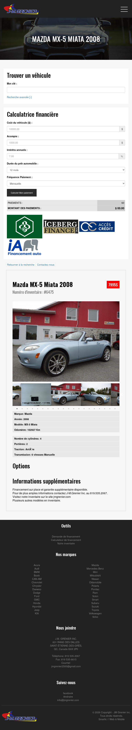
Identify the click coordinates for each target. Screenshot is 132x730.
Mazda (95, 565)
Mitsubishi (95, 575)
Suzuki (95, 606)
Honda (36, 603)
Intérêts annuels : (17, 150)
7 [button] (48, 408)
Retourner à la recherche (20, 264)
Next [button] (122, 394)
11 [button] (68, 408)
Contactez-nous (45, 264)
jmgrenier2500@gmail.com (66, 666)
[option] (66, 341)
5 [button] (37, 408)
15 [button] (89, 408)
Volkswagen (95, 613)
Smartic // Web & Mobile (111, 719)
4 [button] (32, 408)
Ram (95, 592)
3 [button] (27, 408)
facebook (67, 693)
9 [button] (58, 408)
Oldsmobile (95, 582)
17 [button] (99, 408)
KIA (37, 613)
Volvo (95, 616)
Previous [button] (10, 394)
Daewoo (36, 589)
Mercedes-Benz (95, 568)
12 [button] (73, 408)
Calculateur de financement (66, 540)
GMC (37, 599)
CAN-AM (37, 579)
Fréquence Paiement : (19, 177)
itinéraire (68, 696)
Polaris (95, 585)
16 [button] (94, 408)
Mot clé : (12, 83)
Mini (95, 572)
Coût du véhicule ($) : (19, 122)
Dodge (36, 592)
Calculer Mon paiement (22, 192)
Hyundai (36, 606)
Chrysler (36, 585)
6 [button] (43, 408)
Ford (36, 596)
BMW (37, 572)
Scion (95, 596)
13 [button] (79, 408)
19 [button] (110, 408)
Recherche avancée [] (19, 97)
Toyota (95, 610)
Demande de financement (66, 536)
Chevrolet (37, 582)
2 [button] (22, 408)
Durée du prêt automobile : (22, 163)
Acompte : (13, 136)
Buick (37, 575)
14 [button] (84, 408)
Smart (95, 599)
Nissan (95, 579)
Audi (36, 568)
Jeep (37, 610)
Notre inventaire (66, 543)
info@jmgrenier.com (68, 700)
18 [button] (104, 408)
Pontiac (95, 589)
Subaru (95, 603)
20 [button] (115, 408)
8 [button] (53, 408)
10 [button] (63, 408)
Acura (37, 565)
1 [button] (17, 408)
